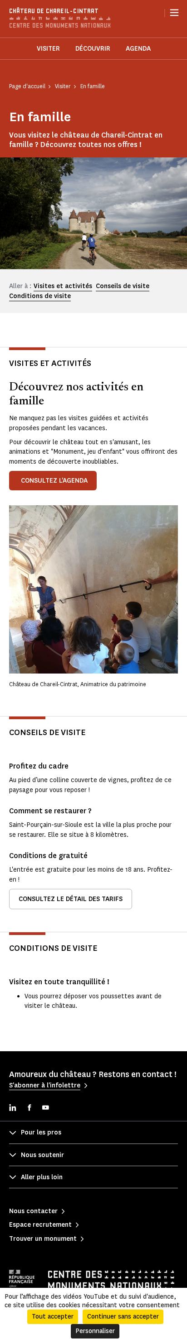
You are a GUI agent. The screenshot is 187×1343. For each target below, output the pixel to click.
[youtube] (45, 1108)
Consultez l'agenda (54, 480)
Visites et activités (63, 286)
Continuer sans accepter (123, 1316)
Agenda (138, 48)
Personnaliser (95, 1331)
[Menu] (174, 13)
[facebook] (29, 1108)
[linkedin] (12, 1108)
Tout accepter (53, 1316)
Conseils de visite (122, 286)
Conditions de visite (40, 296)
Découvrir (92, 48)
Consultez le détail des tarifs (71, 899)
